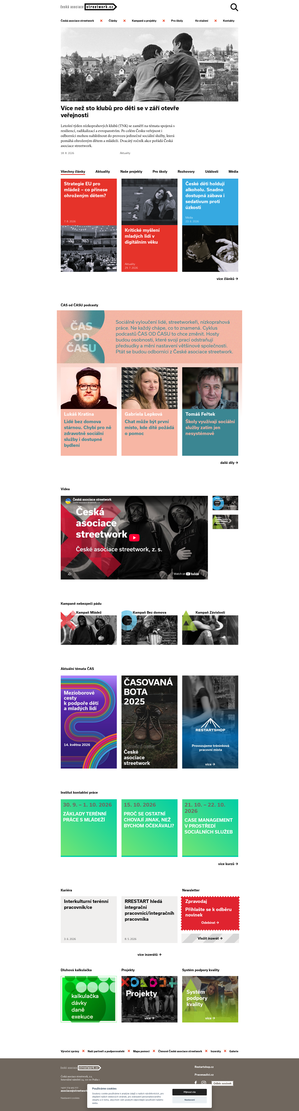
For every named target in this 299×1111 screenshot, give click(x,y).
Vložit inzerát (210, 938)
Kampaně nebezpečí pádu (81, 603)
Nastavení (190, 1100)
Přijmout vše (190, 1092)
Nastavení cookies (70, 1098)
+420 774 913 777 (69, 1087)
